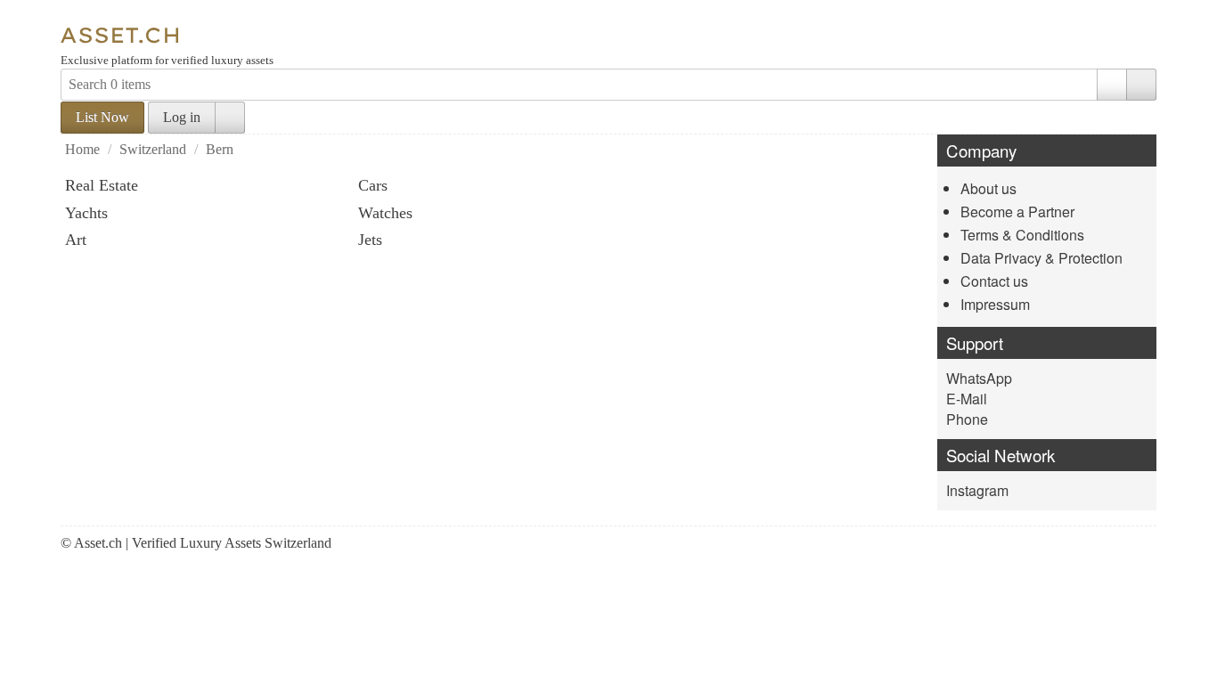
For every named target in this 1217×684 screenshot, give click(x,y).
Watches (385, 213)
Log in (181, 117)
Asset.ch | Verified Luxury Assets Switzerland (202, 542)
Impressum (995, 304)
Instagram (977, 490)
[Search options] (1112, 85)
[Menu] (76, 16)
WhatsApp (979, 378)
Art (75, 239)
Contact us (994, 281)
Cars (373, 185)
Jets (370, 239)
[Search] (1141, 85)
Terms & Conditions (1022, 234)
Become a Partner (1017, 211)
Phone (967, 419)
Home (82, 149)
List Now (102, 117)
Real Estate (101, 185)
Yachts (86, 213)
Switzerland (152, 149)
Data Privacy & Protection (1041, 258)
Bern (219, 149)
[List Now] (109, 16)
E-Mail (966, 398)
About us (988, 188)
